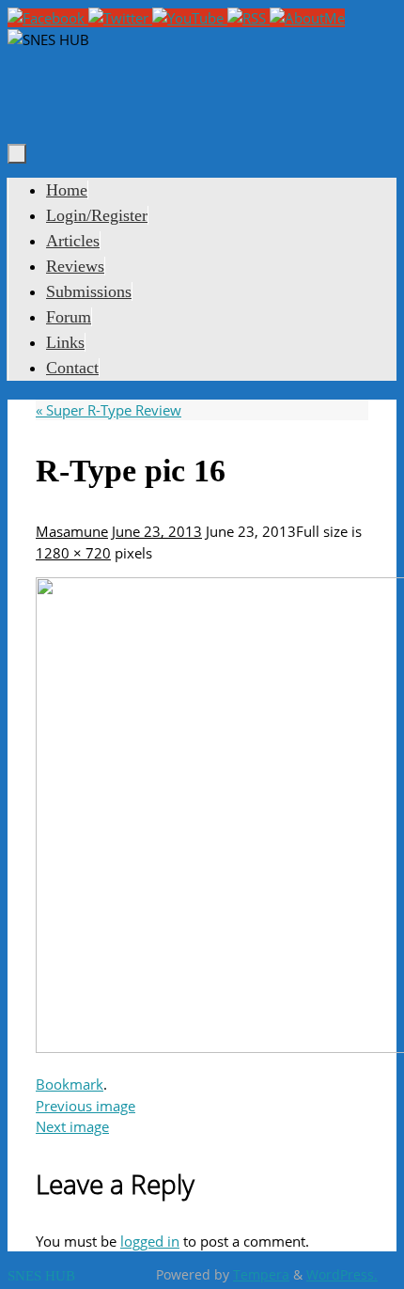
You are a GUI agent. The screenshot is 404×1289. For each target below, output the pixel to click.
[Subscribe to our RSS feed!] (248, 17)
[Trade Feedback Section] (307, 17)
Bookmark (69, 1084)
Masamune (72, 531)
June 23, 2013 (157, 531)
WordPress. (342, 1274)
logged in (149, 1241)
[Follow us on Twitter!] (120, 17)
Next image (72, 1126)
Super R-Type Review (108, 410)
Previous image (85, 1105)
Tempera (261, 1274)
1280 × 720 (73, 552)
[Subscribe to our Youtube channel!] (189, 17)
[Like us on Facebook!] (48, 17)
